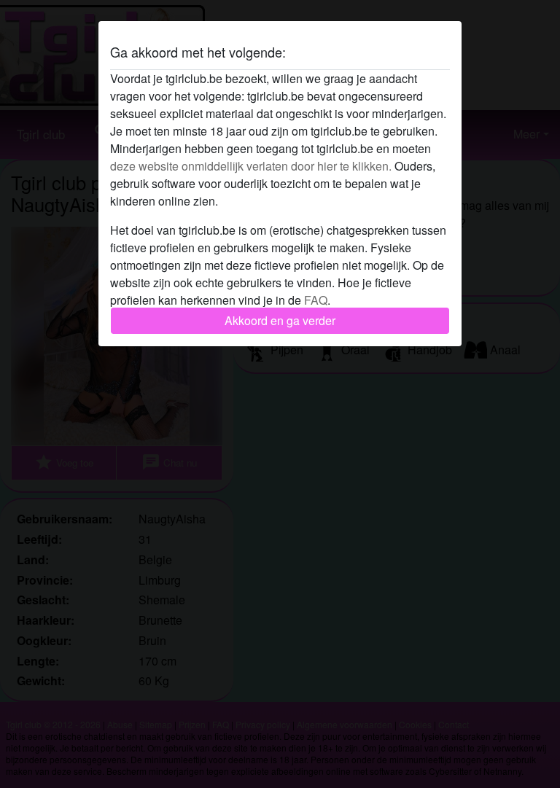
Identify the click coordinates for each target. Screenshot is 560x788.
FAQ (315, 300)
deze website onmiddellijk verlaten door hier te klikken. (251, 165)
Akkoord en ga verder (280, 320)
